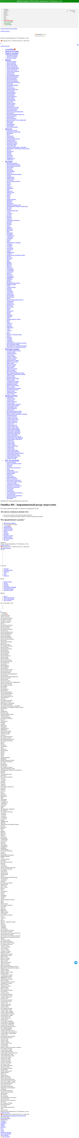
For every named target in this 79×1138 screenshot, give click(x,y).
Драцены (9, 253)
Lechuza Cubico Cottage (13, 428)
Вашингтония (10, 192)
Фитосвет (9, 466)
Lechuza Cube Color (12, 425)
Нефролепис (10, 327)
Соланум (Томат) (11, 287)
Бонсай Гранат (10, 90)
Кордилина (10, 258)
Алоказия (9, 244)
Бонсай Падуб (10, 113)
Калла (8, 226)
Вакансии (6, 575)
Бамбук (9, 251)
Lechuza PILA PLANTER (13, 430)
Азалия (9, 212)
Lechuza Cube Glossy (12, 422)
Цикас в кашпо (11, 391)
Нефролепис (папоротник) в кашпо (16, 374)
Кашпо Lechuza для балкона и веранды (17, 414)
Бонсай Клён (10, 125)
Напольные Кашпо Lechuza (14, 412)
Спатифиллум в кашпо (13, 381)
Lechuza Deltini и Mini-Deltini (14, 439)
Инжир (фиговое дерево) (13, 283)
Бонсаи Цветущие (11, 64)
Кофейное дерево (11, 284)
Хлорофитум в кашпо (12, 389)
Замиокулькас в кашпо (13, 360)
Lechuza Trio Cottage (12, 457)
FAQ (5, 16)
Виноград (9, 281)
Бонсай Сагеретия (11, 115)
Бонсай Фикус (10, 117)
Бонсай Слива (10, 97)
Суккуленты (10, 180)
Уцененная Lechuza (12, 415)
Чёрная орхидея (11, 140)
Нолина (9, 184)
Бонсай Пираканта (12, 96)
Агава (8, 329)
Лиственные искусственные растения (17, 345)
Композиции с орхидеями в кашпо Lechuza (18, 148)
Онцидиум (9, 157)
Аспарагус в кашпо (12, 357)
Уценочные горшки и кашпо (14, 481)
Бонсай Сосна (10, 74)
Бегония (9, 216)
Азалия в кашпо (11, 352)
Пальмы (9, 175)
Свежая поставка (8, 528)
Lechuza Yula (10, 440)
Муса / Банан (10, 306)
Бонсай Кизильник (12, 110)
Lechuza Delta (10, 447)
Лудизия (9, 154)
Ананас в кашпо (11, 356)
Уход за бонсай (7, 23)
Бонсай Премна (11, 104)
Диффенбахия (10, 252)
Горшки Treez (10, 476)
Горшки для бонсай (12, 69)
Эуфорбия (9, 338)
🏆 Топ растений (7, 24)
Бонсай (5, 583)
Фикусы (9, 273)
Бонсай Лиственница (12, 81)
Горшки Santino (11, 473)
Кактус (8, 333)
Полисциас (10, 267)
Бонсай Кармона (11, 93)
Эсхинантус (10, 302)
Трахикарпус (10, 188)
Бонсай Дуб (10, 101)
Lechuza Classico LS (12, 421)
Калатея (9, 256)
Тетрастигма (10, 294)
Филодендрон (10, 297)
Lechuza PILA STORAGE (13, 433)
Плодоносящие (11, 171)
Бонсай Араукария (12, 78)
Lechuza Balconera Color (13, 454)
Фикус (8, 195)
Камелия (9, 227)
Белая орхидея (10, 137)
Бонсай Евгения (11, 92)
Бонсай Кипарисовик (12, 76)
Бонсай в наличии (11, 61)
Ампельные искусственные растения (16, 343)
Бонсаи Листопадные (12, 67)
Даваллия (9, 326)
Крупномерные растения (13, 164)
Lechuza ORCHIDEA (12, 435)
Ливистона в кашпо (12, 368)
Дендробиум (10, 136)
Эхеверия (9, 340)
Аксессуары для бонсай (13, 71)
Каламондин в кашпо (12, 361)
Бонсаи (5, 531)
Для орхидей (10, 488)
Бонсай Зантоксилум (12, 108)
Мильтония (10, 155)
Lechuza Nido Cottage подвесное (15, 453)
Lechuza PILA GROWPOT (14, 432)
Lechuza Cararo (11, 442)
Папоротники (10, 177)
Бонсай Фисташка (11, 118)
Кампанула (10, 228)
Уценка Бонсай (11, 72)
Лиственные (10, 170)
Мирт (8, 231)
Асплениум (10, 249)
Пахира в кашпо (11, 377)
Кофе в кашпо (10, 363)
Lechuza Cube (10, 400)
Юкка (8, 322)
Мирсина (9, 263)
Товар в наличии (8, 530)
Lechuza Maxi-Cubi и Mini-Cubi (15, 437)
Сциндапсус (10, 292)
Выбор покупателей (8, 20)
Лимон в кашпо (11, 370)
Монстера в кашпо (12, 371)
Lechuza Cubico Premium (13, 429)
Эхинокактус (10, 341)
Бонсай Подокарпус (12, 79)
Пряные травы (10, 178)
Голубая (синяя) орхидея (13, 138)
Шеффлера (9, 200)
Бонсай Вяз (10, 122)
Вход (74, 11)
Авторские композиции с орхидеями (16, 147)
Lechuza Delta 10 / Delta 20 (14, 404)
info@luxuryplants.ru (6, 548)
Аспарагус (9, 246)
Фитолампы (10, 498)
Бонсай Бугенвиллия (12, 89)
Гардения (9, 217)
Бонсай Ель (10, 83)
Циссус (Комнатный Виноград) (15, 299)
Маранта (9, 262)
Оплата (5, 13)
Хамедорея (9, 315)
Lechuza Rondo (11, 448)
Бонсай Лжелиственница (13, 82)
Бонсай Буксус (11, 106)
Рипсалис (9, 337)
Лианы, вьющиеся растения (14, 174)
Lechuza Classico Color (12, 419)
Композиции (10, 203)
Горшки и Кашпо (11, 462)
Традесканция (10, 295)
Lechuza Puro (10, 397)
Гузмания (9, 290)
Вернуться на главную (10, 523)
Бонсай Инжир (11, 124)
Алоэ (8, 331)
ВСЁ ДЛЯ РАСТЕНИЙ (10, 587)
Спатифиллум (10, 235)
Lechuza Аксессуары (12, 418)
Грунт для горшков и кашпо (14, 463)
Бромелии (9, 173)
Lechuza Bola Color (12, 407)
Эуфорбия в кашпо (12, 392)
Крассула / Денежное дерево (14, 334)
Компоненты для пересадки (14, 485)
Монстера (9, 265)
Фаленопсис (10, 133)
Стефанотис (10, 237)
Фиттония (9, 274)
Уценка (9, 182)
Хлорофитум (10, 277)
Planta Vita (9, 474)
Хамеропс (9, 186)
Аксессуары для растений (13, 467)
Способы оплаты (8, 570)
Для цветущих (10, 491)
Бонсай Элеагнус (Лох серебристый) (16, 120)
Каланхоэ (9, 224)
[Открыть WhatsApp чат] (4, 27)
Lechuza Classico (11, 398)
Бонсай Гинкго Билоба (13, 107)
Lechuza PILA (10, 409)
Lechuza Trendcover (12, 408)
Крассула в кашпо (11, 364)
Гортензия (9, 221)
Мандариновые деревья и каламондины (17, 206)
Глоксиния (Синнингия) (13, 220)
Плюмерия (9, 234)
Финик (8, 196)
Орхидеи (6, 533)
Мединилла (10, 230)
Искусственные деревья (13, 344)
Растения (9, 202)
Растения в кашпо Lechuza (14, 350)
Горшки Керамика (11, 477)
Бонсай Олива (10, 95)
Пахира (9, 266)
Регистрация (72, 10)
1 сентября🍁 (7, 526)
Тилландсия (10, 291)
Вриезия (9, 288)
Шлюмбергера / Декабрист (14, 242)
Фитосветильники (11, 497)
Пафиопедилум (11, 158)
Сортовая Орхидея (12, 141)
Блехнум (9, 324)
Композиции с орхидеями (13, 131)
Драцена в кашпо (11, 359)
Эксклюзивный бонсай (13, 68)
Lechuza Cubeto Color (12, 446)
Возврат (5, 12)
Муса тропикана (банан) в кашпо (15, 373)
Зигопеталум (10, 151)
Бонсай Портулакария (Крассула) (15, 114)
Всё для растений (8, 538)
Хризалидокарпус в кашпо (14, 388)
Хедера (9, 298)
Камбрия (9, 152)
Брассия (9, 150)
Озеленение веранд (9, 588)
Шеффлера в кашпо (12, 384)
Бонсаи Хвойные (11, 62)
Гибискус (9, 219)
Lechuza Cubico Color (12, 426)
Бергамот (9, 207)
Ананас (9, 280)
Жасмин (9, 223)
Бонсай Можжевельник (13, 75)
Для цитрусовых (11, 494)
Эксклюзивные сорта (12, 210)
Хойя (8, 241)
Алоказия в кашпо (11, 353)
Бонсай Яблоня (11, 99)
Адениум (9, 330)
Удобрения (9, 464)
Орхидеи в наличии (12, 56)
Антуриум (9, 213)
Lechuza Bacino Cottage (13, 405)
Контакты (6, 14)
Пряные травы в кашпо (13, 378)
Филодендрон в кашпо (13, 385)
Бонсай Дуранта (11, 103)
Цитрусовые (10, 167)
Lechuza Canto (10, 443)
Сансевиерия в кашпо (12, 382)
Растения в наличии (12, 55)
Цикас (8, 185)
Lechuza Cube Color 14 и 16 (14, 436)
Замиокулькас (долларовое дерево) (16, 255)
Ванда (8, 134)
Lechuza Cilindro (11, 444)
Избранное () (15, 1115)
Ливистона (10, 191)
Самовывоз (6, 10)
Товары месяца (8, 527)
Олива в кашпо (11, 375)
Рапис (8, 189)
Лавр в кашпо (10, 367)
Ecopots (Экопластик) (12, 471)
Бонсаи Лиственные (12, 65)
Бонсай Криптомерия (12, 85)
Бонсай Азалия (11, 88)
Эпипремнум (10, 301)
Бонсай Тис (10, 86)
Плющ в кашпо (11, 379)
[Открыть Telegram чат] (4, 25)
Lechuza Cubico (11, 402)
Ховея (8, 198)
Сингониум (10, 272)
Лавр (8, 260)
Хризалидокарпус (11, 199)
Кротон (9, 259)
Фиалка (9, 239)
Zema (8, 469)
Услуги (5, 19)
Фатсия (9, 312)
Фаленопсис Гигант (12, 143)
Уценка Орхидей (11, 145)
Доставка (6, 9)
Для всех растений (12, 483)
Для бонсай (10, 490)
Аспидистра (10, 248)
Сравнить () (22, 1115)
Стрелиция (10, 238)
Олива (8, 285)
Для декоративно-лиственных (15, 492)
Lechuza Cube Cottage (12, 450)
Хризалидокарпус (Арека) (14, 319)
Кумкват (9, 209)
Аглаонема (9, 245)
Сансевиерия (10, 270)
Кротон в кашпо (11, 366)
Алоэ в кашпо (10, 354)
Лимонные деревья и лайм (14, 205)
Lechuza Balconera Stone (13, 451)
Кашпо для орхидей (12, 478)
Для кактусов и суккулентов (14, 495)
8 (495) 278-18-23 (5, 31)
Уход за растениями (8, 21)
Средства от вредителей (13, 487)
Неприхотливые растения (13, 166)
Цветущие (9, 168)
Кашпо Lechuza (8, 537)
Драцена (9, 193)
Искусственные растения (13, 181)
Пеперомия (10, 232)
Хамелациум (10, 276)
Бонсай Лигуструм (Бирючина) (15, 111)
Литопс (9, 336)
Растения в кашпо (8, 535)
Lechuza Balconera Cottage (13, 455)
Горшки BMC (10, 470)
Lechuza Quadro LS (12, 401)
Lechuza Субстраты (12, 416)
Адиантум (9, 323)
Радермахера (10, 269)
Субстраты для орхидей (13, 484)
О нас (5, 17)
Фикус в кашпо (11, 386)
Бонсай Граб (10, 121)
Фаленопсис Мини (12, 144)
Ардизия (9, 214)
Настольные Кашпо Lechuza (14, 411)
